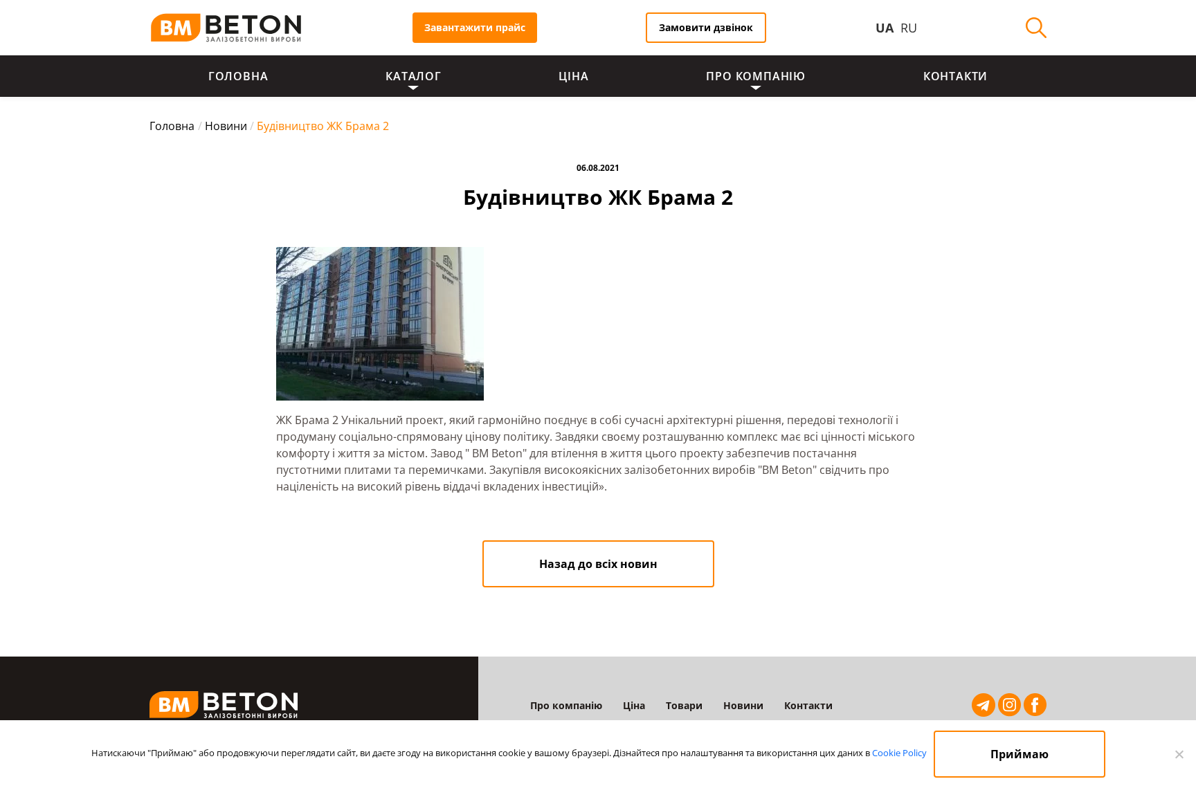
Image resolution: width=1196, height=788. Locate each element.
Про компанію (756, 76)
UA (885, 27)
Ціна (573, 76)
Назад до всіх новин (598, 563)
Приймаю (1019, 754)
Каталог (414, 76)
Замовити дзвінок (706, 27)
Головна (238, 76)
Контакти (955, 76)
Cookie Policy (899, 752)
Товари (684, 705)
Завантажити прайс (474, 27)
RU (908, 27)
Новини (743, 705)
